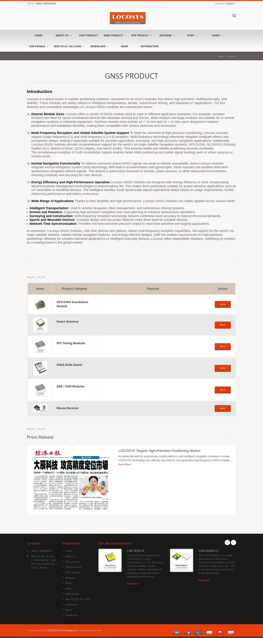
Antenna (165, 35)
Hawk (216, 35)
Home (38, 35)
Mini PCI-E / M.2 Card (68, 46)
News (124, 46)
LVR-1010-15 (135, 551)
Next (233, 438)
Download (98, 46)
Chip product (88, 35)
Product (231, 56)
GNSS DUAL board (69, 365)
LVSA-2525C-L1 (209, 551)
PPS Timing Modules (71, 343)
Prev (227, 438)
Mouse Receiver (68, 408)
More (223, 304)
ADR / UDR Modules (70, 386)
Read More (124, 464)
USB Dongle (37, 46)
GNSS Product (114, 35)
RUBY (191, 35)
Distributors (150, 46)
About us (62, 35)
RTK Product (141, 35)
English (230, 4)
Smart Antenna (68, 321)
